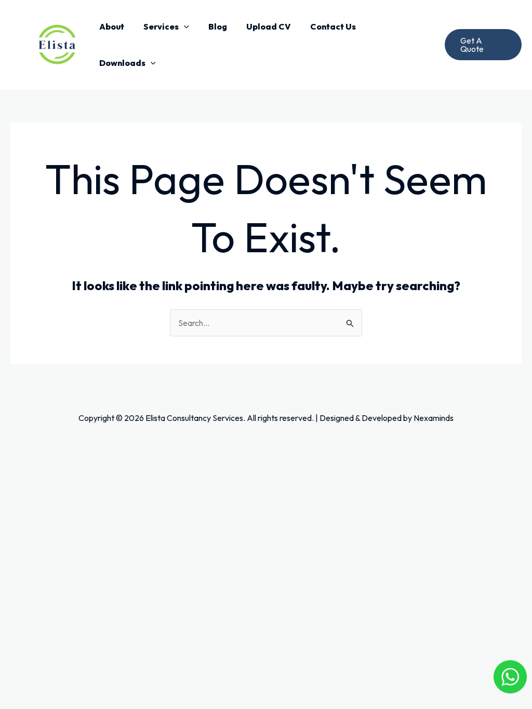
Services (161, 26)
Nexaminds (434, 418)
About (111, 26)
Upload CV (268, 26)
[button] (184, 26)
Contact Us (333, 26)
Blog (217, 26)
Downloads (122, 63)
